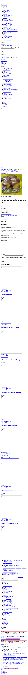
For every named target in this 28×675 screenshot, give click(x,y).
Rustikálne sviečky (7, 27)
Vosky (4, 38)
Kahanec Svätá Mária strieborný (10, 360)
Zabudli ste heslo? (5, 57)
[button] (4, 291)
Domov (2, 169)
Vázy (4, 34)
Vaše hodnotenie (5, 237)
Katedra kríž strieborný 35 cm (9, 523)
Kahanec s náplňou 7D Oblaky (10, 327)
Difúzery (5, 12)
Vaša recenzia (4, 240)
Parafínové (8, 23)
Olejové (8, 22)
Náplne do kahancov (8, 20)
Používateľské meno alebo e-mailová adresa (11, 47)
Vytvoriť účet (9, 45)
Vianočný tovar (6, 37)
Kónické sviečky (7, 19)
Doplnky (5, 14)
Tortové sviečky (7, 32)
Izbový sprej (6, 16)
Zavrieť (2, 628)
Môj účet (5, 624)
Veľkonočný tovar (7, 36)
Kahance (5, 18)
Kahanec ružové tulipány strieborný (11, 392)
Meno (2, 252)
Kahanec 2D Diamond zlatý (9, 425)
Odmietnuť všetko (10, 639)
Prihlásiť (3, 54)
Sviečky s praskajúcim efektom (10, 29)
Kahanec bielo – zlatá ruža (8, 490)
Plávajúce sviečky (7, 25)
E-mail (2, 254)
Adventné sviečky (7, 10)
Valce (4, 33)
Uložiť (2, 668)
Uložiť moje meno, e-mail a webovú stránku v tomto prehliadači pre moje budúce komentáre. (13, 258)
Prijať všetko (17, 639)
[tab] (15, 219)
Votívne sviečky (7, 40)
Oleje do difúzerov (7, 24)
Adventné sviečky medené (7, 196)
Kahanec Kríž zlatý (6, 294)
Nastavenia (3, 639)
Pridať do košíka (4, 212)
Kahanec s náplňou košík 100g (8, 171)
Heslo (2, 51)
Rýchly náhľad (4, 289)
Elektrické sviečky (7, 15)
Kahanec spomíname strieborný (10, 458)
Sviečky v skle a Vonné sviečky (10, 31)
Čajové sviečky (6, 11)
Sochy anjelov (6, 28)
